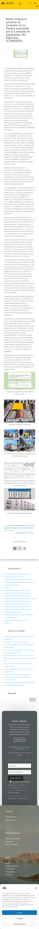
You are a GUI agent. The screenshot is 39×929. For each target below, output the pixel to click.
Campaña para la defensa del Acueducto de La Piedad (20, 598)
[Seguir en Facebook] (30, 3)
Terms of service (22, 798)
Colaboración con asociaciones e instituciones (17, 593)
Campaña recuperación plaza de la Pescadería (17, 579)
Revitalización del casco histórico (13, 577)
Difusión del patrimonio (11, 585)
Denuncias (7, 588)
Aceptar (19, 913)
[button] (36, 888)
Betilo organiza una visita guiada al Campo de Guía (19, 655)
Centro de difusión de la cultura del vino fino (17, 604)
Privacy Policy (12, 798)
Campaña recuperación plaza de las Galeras (17, 596)
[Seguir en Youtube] (36, 6)
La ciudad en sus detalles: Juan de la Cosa (16, 642)
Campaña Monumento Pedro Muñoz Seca (16, 601)
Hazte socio (20, 740)
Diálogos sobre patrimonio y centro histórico (17, 606)
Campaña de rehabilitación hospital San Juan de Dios (19, 582)
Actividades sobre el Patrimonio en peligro (16, 574)
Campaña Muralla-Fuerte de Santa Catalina (16, 590)
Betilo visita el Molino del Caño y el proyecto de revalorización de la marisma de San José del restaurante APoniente (17, 677)
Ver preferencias (19, 924)
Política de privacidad (24, 782)
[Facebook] (15, 548)
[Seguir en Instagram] (35, 3)
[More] (24, 548)
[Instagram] (19, 548)
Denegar (20, 918)
